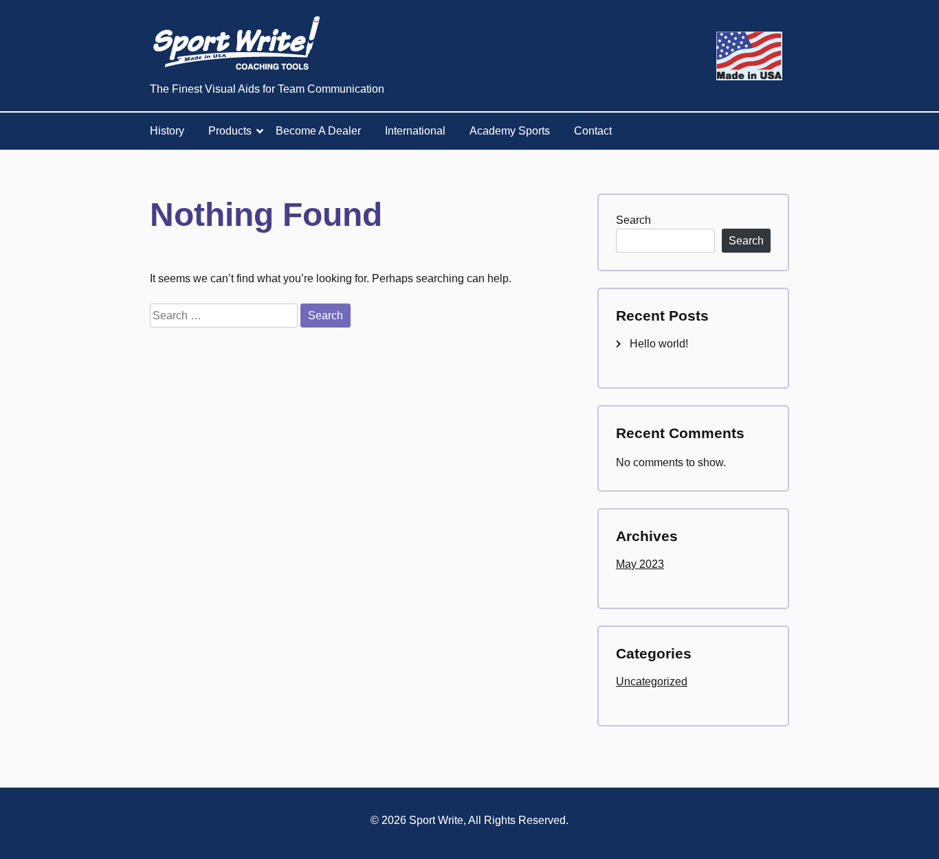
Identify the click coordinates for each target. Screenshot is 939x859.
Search (633, 220)
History (167, 131)
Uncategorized (651, 681)
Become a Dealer (318, 131)
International (415, 131)
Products (230, 131)
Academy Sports (510, 131)
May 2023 (640, 564)
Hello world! (659, 344)
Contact (593, 131)
